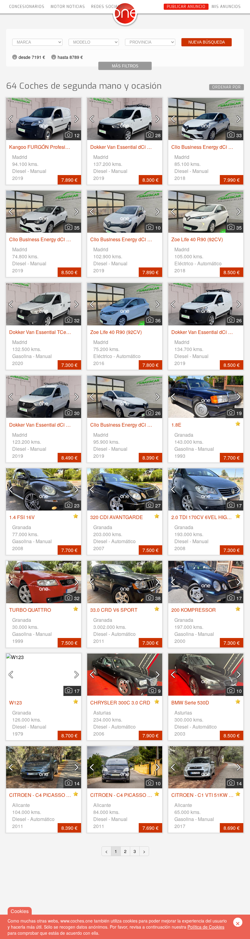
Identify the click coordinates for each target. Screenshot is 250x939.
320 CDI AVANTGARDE (116, 517)
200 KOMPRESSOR (193, 609)
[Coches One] (125, 15)
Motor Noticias (68, 6)
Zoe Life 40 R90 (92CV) (197, 239)
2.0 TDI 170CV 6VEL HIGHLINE (206, 517)
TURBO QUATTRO (30, 609)
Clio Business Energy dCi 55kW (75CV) (52, 239)
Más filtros (125, 66)
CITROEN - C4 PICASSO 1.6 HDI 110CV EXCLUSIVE (149, 794)
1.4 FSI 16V (22, 517)
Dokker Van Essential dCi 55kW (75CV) (133, 146)
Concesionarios (27, 6)
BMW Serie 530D (190, 702)
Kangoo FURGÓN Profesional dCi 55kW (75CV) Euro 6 (69, 146)
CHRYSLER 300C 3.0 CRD (120, 702)
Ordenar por (226, 87)
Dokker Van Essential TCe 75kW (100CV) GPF (60, 331)
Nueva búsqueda (206, 42)
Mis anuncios (226, 6)
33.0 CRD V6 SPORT (114, 609)
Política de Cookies (206, 927)
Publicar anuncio (186, 6)
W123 (15, 702)
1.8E (176, 424)
